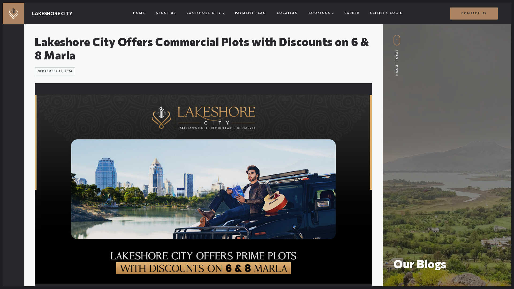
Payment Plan (250, 13)
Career (351, 13)
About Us (166, 13)
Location (287, 13)
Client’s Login (386, 13)
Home (139, 13)
